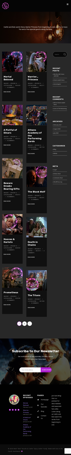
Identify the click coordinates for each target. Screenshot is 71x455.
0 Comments (10, 87)
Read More (7, 92)
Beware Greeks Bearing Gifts (12, 186)
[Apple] (16, 410)
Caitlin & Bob (8, 85)
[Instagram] (13, 410)
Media (55, 153)
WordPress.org (58, 182)
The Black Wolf (36, 191)
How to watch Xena (59, 80)
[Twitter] (10, 410)
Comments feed (58, 178)
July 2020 (56, 133)
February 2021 (58, 125)
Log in (55, 169)
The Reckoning (62, 108)
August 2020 (57, 129)
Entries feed (57, 174)
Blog (55, 149)
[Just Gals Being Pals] (5, 6)
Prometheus (11, 292)
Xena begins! (57, 84)
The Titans (34, 295)
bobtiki (30, 251)
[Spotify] (18, 410)
